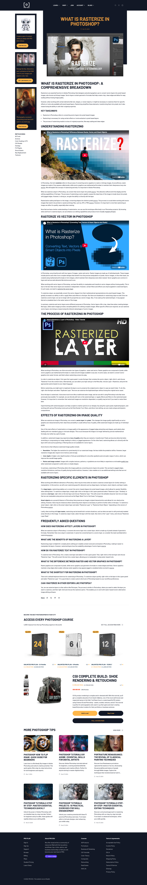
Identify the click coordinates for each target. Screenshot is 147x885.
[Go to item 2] (26, 684)
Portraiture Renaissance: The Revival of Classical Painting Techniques (108, 757)
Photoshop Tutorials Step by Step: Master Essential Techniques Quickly (38, 805)
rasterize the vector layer (65, 289)
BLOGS (90, 5)
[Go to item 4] (26, 694)
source (43, 187)
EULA (108, 852)
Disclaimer (109, 849)
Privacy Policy (110, 872)
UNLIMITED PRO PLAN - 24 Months (35, 664)
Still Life (83, 869)
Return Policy (110, 855)
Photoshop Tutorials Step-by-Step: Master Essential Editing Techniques (108, 805)
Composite (84, 859)
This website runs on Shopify (42, 879)
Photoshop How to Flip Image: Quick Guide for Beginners (36, 757)
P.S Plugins (18, 148)
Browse (26, 852)
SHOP (64, 5)
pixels (43, 425)
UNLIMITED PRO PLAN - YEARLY (101, 664)
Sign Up (26, 846)
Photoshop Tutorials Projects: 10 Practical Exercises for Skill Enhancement (71, 807)
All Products (85, 842)
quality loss (124, 461)
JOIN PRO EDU (22, 45)
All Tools (17, 136)
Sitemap (108, 869)
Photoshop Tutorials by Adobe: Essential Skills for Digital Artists (72, 757)
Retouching (84, 862)
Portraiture (84, 846)
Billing (26, 855)
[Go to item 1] (26, 677)
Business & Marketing (88, 849)
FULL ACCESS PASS (97, 721)
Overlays (17, 146)
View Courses (22, 126)
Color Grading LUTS (21, 141)
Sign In (26, 842)
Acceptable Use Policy (113, 842)
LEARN (55, 5)
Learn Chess (28, 865)
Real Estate (84, 865)
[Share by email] (59, 597)
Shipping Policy (111, 859)
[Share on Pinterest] (55, 597)
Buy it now (111, 713)
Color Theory (85, 855)
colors (60, 431)
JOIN (72, 5)
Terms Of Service (111, 865)
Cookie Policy (110, 846)
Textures (18, 155)
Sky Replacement (20, 153)
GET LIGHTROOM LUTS (24, 80)
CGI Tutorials (85, 852)
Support (26, 849)
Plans (25, 859)
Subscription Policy (112, 862)
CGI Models (18, 143)
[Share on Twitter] (51, 597)
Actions (17, 139)
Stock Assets (19, 150)
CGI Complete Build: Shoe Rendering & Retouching (95, 678)
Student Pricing (29, 862)
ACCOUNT (80, 5)
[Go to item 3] (26, 690)
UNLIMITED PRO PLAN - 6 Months (68, 664)
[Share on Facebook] (47, 597)
